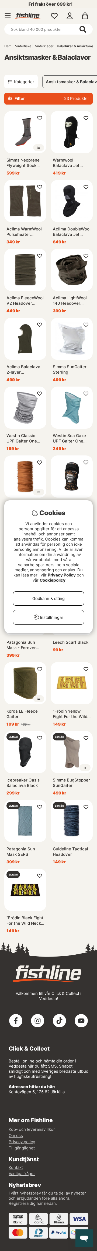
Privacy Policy (62, 575)
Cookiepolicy (52, 580)
